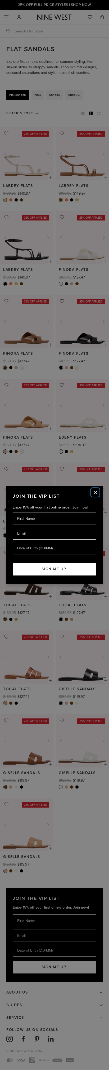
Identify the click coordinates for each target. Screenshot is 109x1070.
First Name (26, 512)
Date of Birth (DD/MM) (33, 542)
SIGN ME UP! (55, 569)
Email (22, 527)
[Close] (95, 492)
